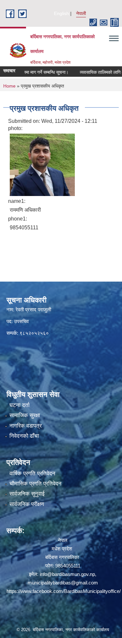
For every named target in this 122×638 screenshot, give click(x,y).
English (61, 13)
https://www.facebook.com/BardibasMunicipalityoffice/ (64, 591)
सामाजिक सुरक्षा (24, 415)
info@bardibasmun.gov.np (67, 574)
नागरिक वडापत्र (25, 426)
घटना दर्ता (19, 405)
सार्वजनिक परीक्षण (26, 504)
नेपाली (81, 13)
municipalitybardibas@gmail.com (63, 582)
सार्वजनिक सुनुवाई (27, 494)
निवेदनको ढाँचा (24, 436)
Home (9, 86)
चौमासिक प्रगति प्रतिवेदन (35, 484)
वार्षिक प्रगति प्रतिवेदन (32, 473)
